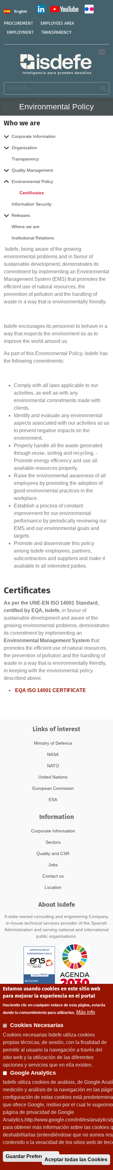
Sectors (53, 842)
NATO (53, 765)
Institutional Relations (33, 237)
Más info (85, 1012)
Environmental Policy (32, 181)
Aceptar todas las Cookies (76, 1159)
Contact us (53, 876)
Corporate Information (34, 136)
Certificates (31, 192)
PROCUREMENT (18, 23)
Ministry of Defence (53, 743)
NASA (53, 754)
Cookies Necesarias (36, 1025)
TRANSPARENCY (56, 32)
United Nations (52, 776)
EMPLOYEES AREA (57, 23)
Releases (21, 215)
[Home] (56, 64)
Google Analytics (33, 1073)
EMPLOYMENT (20, 32)
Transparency (25, 158)
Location (53, 887)
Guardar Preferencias (31, 1156)
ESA (53, 799)
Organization (24, 147)
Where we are (26, 226)
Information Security (31, 204)
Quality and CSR (52, 853)
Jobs (53, 864)
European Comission (53, 788)
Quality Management (32, 170)
